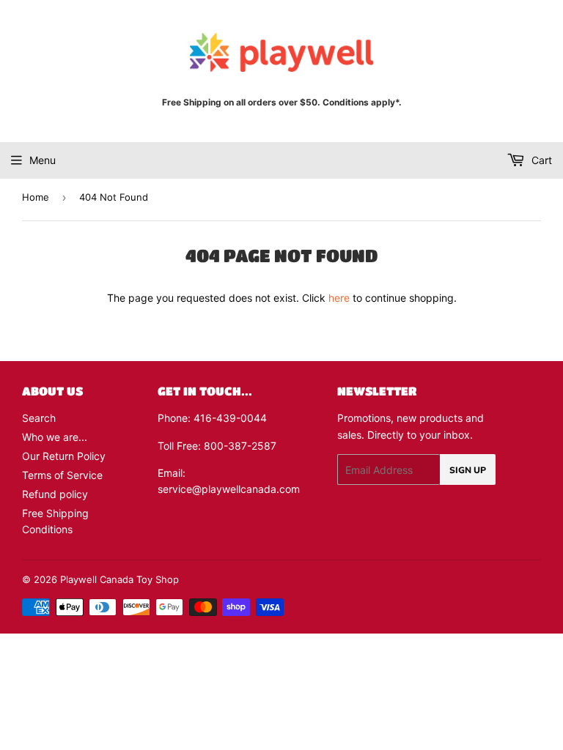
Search (39, 418)
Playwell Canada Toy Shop (119, 579)
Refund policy (55, 494)
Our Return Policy (64, 456)
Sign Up (467, 469)
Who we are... (54, 437)
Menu (42, 160)
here (339, 298)
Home (35, 197)
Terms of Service (62, 475)
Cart (540, 160)
